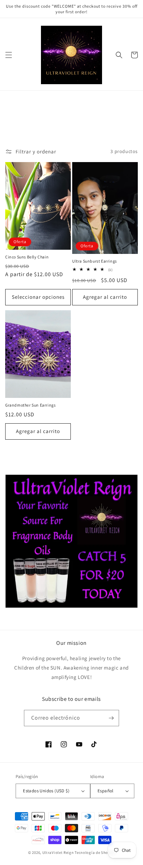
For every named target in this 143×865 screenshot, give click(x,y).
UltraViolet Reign (58, 852)
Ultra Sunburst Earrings (94, 261)
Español (105, 791)
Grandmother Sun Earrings (30, 405)
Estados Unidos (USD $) (46, 791)
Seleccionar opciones (38, 297)
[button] (8, 55)
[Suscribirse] (111, 718)
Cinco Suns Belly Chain (27, 256)
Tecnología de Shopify (95, 852)
